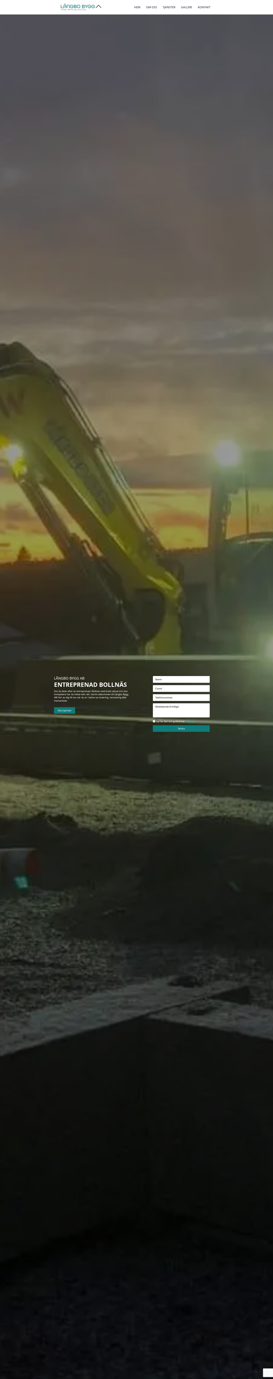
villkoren (190, 721)
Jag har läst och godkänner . (175, 721)
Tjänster (169, 7)
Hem (137, 7)
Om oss (151, 7)
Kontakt (204, 7)
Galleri (186, 7)
